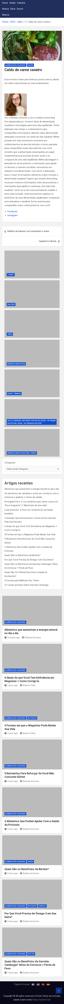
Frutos (31, 954)
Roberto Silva (29, 685)
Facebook (12, 211)
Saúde (12, 3)
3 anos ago (12, 685)
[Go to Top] (59, 991)
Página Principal (21, 984)
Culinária (21, 3)
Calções (11, 304)
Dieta (12, 9)
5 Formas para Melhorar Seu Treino (21, 580)
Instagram (12, 215)
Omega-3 (42, 906)
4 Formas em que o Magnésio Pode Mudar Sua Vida (29, 534)
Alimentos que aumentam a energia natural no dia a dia (31, 489)
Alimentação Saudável (15, 65)
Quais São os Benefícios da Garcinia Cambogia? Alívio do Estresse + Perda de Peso (29, 965)
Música (5, 15)
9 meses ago (13, 637)
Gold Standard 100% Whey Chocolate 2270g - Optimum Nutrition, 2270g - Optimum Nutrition (31, 422)
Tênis (9, 334)
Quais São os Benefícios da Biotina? (22, 555)
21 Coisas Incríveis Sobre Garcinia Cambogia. (26, 585)
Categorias (9, 462)
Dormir (20, 9)
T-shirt (10, 275)
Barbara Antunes (33, 637)
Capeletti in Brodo (48, 241)
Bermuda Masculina (16, 364)
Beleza (5, 9)
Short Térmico (14, 394)
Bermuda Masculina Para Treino (21, 453)
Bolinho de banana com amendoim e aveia (28, 231)
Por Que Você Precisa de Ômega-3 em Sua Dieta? (29, 559)
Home (5, 3)
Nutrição (32, 718)
